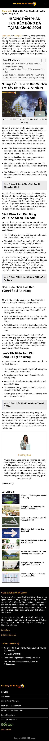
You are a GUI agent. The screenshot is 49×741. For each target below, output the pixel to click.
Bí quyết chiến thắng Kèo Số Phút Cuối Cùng (34, 497)
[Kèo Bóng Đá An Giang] (24, 4)
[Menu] (45, 4)
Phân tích (6, 36)
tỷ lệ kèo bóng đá (8, 635)
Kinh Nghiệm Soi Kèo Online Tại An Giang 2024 (33, 541)
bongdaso (5, 630)
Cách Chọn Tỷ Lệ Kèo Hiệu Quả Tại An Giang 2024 (33, 575)
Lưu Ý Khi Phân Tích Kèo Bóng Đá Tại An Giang (24, 78)
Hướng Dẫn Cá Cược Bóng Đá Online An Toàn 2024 (32, 508)
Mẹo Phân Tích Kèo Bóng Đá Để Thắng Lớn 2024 (33, 519)
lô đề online (6, 730)
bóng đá (18, 36)
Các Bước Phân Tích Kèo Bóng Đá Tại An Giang (24, 75)
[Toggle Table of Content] (42, 60)
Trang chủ (6, 11)
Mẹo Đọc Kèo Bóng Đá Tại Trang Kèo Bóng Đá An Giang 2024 (33, 552)
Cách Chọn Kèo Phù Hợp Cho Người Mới (32, 530)
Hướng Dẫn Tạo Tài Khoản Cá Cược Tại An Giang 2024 (32, 564)
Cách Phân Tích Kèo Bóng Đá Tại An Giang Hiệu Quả (25, 70)
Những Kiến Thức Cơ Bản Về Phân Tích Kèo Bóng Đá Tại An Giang (22, 65)
